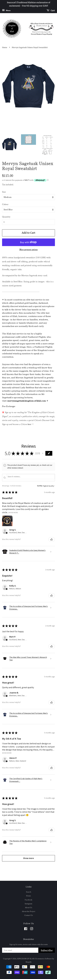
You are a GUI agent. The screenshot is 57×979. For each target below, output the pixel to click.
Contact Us (28, 915)
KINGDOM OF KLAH (26, 958)
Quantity (6, 216)
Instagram (28, 903)
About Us (28, 907)
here (29, 424)
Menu (8, 10)
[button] (42, 453)
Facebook (28, 899)
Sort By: (40, 486)
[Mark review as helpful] (51, 539)
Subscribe (47, 950)
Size (4, 191)
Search (28, 892)
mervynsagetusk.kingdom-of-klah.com (26, 400)
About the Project (28, 911)
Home (4, 47)
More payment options (28, 249)
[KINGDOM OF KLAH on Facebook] (25, 929)
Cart (52, 10)
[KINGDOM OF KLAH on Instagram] (31, 929)
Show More (13, 512)
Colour (5, 204)
